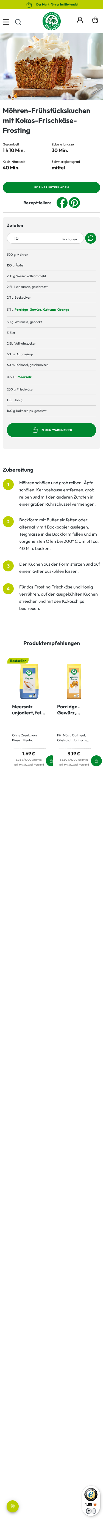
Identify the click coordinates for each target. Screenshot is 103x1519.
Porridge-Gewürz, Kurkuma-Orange (42, 309)
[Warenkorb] (95, 21)
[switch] (91, 1511)
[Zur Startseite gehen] (51, 21)
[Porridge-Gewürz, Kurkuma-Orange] (74, 682)
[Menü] (6, 21)
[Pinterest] (74, 202)
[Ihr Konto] (80, 19)
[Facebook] (62, 202)
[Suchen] (18, 21)
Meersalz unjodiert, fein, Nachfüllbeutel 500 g (28, 710)
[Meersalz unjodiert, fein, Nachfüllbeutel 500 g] (29, 682)
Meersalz (25, 377)
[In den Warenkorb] (91, 310)
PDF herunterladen (51, 187)
